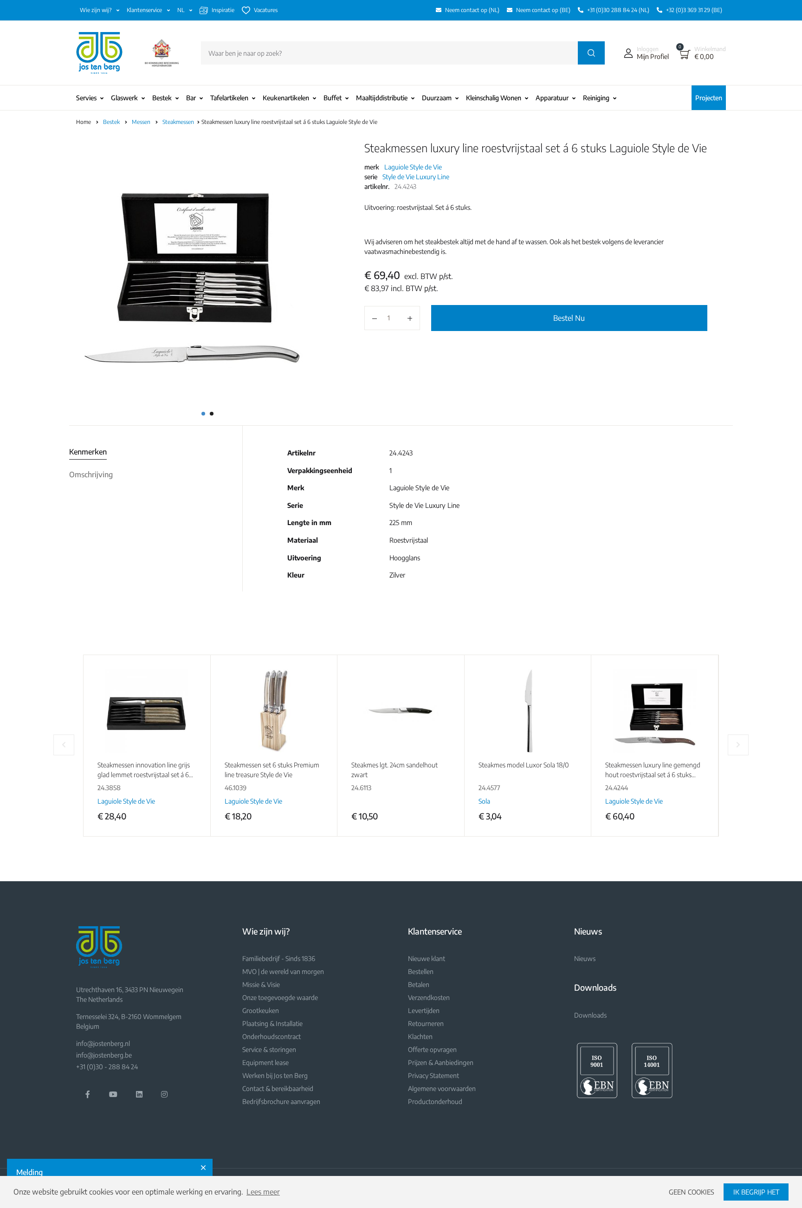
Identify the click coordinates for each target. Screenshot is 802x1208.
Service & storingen (269, 1049)
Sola (484, 801)
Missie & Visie (261, 984)
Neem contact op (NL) (472, 9)
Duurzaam (437, 98)
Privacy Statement (433, 1075)
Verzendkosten (429, 997)
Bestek (162, 98)
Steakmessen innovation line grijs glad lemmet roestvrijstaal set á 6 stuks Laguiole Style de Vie (143, 774)
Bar (191, 98)
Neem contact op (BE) (543, 9)
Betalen (418, 984)
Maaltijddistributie (381, 98)
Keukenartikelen (286, 98)
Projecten (708, 98)
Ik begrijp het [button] (756, 1192)
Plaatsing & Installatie (272, 1023)
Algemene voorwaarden (442, 1088)
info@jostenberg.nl (103, 1043)
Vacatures (266, 9)
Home (83, 121)
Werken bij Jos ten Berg (275, 1075)
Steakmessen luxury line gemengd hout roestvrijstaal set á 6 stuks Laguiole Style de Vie (652, 774)
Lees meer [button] (263, 1191)
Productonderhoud (435, 1101)
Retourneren (426, 1023)
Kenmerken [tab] (88, 451)
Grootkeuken (260, 1010)
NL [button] (181, 9)
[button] (644, 53)
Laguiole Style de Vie (413, 167)
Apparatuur (552, 98)
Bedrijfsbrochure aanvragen (281, 1101)
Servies (86, 98)
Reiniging (596, 98)
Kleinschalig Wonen (493, 98)
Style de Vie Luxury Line (415, 177)
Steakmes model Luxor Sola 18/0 (524, 765)
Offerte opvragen (432, 1049)
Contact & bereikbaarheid (277, 1088)
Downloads (590, 1015)
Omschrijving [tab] (91, 474)
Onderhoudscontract (271, 1036)
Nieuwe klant (426, 958)
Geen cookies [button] (691, 1192)
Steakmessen (178, 121)
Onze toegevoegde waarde (280, 997)
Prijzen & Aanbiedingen (440, 1062)
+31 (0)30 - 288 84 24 (107, 1067)
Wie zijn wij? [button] (96, 9)
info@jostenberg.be (104, 1055)
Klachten (420, 1036)
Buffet (332, 98)
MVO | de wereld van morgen (283, 971)
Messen (142, 121)
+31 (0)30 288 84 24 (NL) (618, 9)
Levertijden (424, 1010)
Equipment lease (265, 1062)
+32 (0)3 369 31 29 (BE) (694, 9)
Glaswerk (124, 98)
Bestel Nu (569, 318)
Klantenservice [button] (145, 9)
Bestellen (420, 971)
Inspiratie (223, 9)
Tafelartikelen (229, 98)
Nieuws (584, 958)
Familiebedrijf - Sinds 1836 (278, 958)
